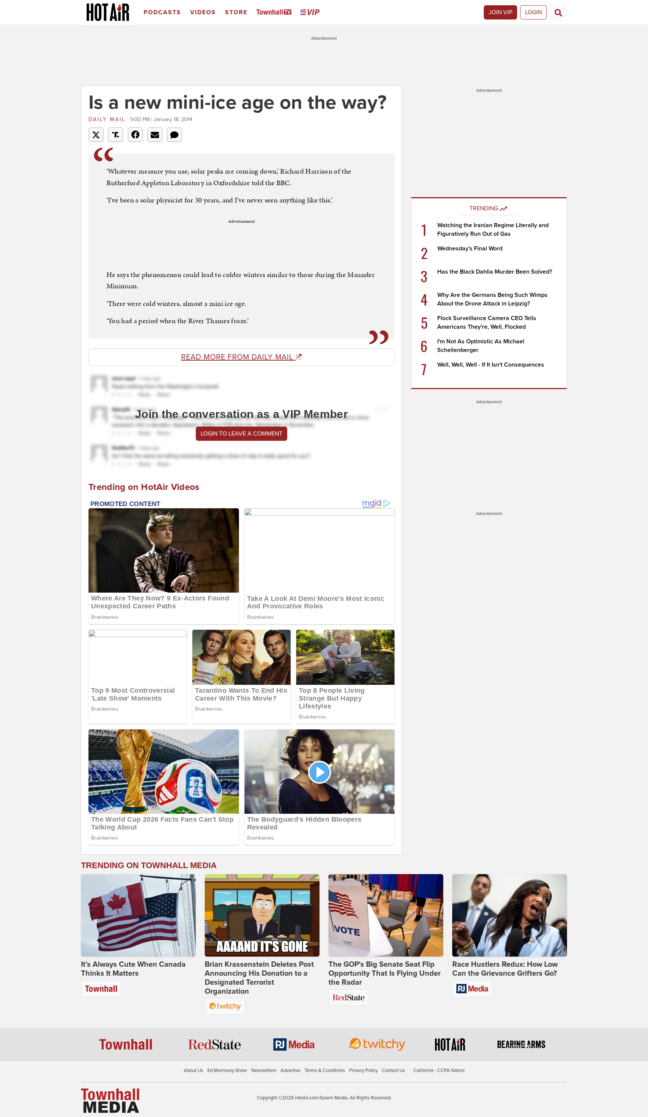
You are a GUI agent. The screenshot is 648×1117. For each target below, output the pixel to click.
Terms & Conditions (324, 1071)
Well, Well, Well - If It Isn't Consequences (490, 364)
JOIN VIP (500, 12)
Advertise (290, 1071)
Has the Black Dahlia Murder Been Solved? (494, 272)
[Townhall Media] (110, 1101)
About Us (193, 1071)
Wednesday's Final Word (469, 248)
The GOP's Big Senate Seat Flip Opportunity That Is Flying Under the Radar (384, 973)
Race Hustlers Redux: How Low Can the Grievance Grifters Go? (505, 969)
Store (236, 12)
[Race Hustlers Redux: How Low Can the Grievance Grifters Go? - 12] (509, 915)
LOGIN (533, 12)
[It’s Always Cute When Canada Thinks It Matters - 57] (138, 915)
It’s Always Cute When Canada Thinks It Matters (133, 969)
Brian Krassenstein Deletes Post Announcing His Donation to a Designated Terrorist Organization (259, 978)
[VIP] (311, 12)
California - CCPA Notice (439, 1071)
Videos (203, 12)
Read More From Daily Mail (238, 357)
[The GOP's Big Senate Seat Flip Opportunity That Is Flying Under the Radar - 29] (385, 915)
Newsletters (263, 1071)
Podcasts (162, 12)
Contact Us (393, 1071)
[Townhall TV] (275, 12)
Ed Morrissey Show (227, 1071)
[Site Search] (558, 12)
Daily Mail (108, 119)
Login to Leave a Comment (241, 433)
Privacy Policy (363, 1071)
